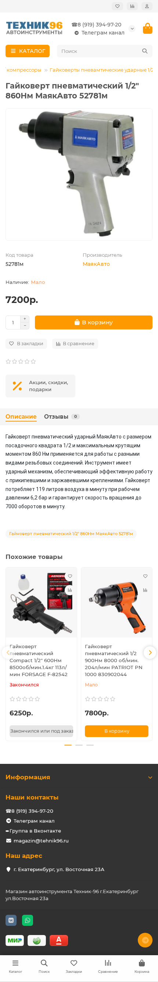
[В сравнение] (70, 590)
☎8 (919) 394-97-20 (96, 24)
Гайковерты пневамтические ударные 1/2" (103, 70)
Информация (28, 777)
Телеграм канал (103, 32)
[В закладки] (70, 576)
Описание (21, 416)
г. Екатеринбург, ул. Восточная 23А (59, 869)
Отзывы (60, 416)
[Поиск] (144, 51)
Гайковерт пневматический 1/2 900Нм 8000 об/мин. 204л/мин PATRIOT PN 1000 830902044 (114, 660)
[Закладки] (117, 6)
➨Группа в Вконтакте (33, 831)
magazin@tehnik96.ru (41, 841)
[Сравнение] (132, 6)
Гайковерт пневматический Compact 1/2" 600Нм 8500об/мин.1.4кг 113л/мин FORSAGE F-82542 (39, 660)
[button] (8, 652)
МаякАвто (96, 264)
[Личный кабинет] (146, 6)
